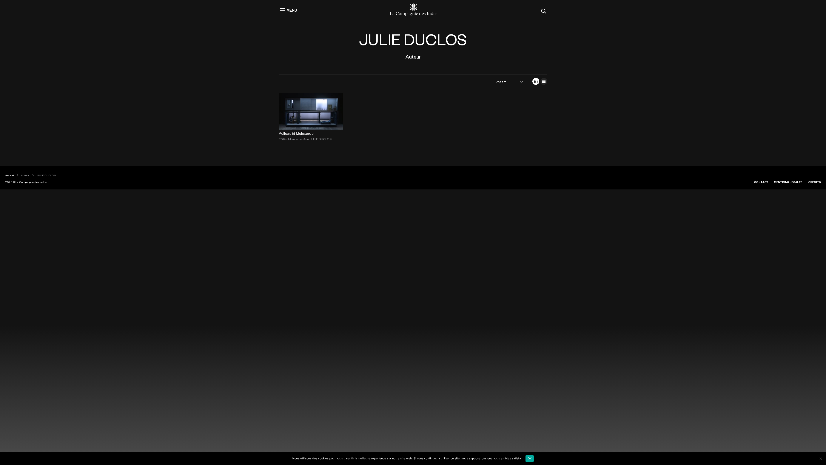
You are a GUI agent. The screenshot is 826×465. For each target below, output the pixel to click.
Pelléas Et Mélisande (296, 133)
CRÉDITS (814, 182)
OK (530, 458)
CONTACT (761, 182)
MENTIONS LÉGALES (788, 182)
